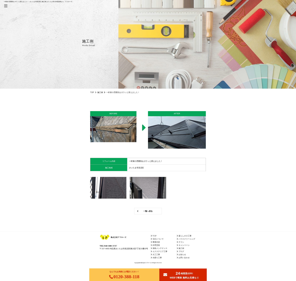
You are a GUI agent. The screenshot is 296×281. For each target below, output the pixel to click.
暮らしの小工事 (185, 236)
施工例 (100, 92)
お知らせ (182, 254)
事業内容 (156, 242)
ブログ (181, 251)
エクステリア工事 (160, 251)
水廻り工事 (157, 257)
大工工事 (156, 254)
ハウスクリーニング (187, 239)
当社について (158, 239)
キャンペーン (184, 245)
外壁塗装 (156, 245)
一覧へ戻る (148, 211)
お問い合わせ (184, 257)
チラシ (181, 242)
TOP (92, 92)
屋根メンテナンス (160, 248)
